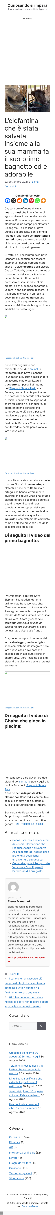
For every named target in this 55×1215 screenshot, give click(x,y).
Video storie (16, 1178)
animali (34, 369)
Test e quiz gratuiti (20, 1173)
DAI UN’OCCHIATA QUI (29, 824)
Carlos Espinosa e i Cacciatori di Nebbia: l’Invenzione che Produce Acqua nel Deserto (30, 844)
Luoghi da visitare (20, 1162)
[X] (13, 200)
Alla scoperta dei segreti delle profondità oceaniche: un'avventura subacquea (30, 855)
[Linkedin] (25, 200)
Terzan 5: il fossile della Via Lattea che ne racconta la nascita (26, 1069)
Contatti (27, 1198)
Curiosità (14, 974)
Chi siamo (10, 1194)
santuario (25, 781)
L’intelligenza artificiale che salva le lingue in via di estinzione (25, 1082)
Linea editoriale (24, 1194)
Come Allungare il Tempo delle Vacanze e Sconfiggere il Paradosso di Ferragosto (31, 867)
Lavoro (13, 1157)
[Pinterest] (31, 200)
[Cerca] (41, 1026)
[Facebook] (7, 200)
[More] (43, 200)
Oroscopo (15, 1168)
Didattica (14, 1142)
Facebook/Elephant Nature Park (19, 358)
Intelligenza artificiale (22, 1152)
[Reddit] (19, 200)
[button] (1, 1213)
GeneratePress (30, 1206)
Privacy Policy (41, 1194)
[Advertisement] (27, 52)
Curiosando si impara (27, 5)
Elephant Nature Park (22, 388)
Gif (11, 1147)
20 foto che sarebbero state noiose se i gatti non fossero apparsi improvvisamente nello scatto (27, 1002)
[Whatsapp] (37, 200)
